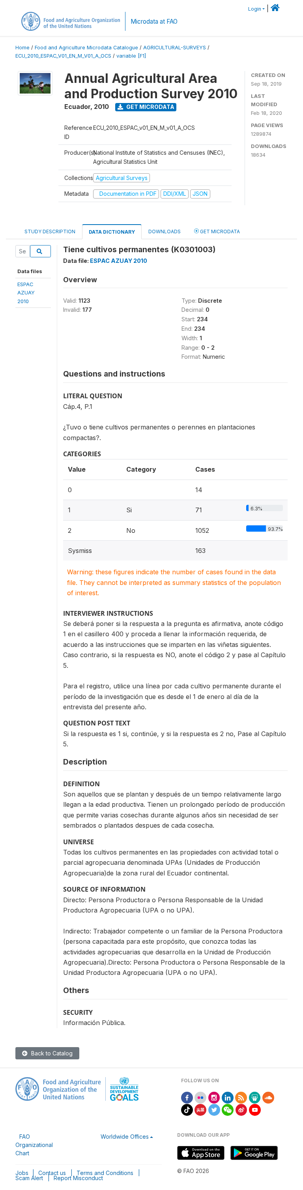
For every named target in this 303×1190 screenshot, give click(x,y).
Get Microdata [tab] (219, 231)
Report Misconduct (78, 1178)
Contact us (52, 1172)
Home (22, 48)
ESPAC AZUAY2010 (26, 292)
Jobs (21, 1172)
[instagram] (214, 1097)
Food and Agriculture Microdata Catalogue (86, 48)
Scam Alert (29, 1178)
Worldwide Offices (125, 1136)
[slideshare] (255, 1097)
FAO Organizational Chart (34, 1144)
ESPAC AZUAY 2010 (118, 260)
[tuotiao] (200, 1109)
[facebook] (187, 1097)
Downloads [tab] (164, 231)
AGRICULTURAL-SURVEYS (174, 48)
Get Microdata (149, 106)
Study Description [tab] (49, 231)
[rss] (241, 1097)
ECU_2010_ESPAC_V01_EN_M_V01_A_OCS (63, 56)
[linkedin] (228, 1097)
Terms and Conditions (105, 1172)
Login (254, 9)
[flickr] (200, 1097)
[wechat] (228, 1109)
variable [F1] (131, 56)
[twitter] (214, 1109)
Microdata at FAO (154, 21)
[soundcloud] (268, 1097)
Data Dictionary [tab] (112, 232)
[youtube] (255, 1109)
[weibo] (241, 1109)
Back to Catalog (51, 1053)
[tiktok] (187, 1109)
